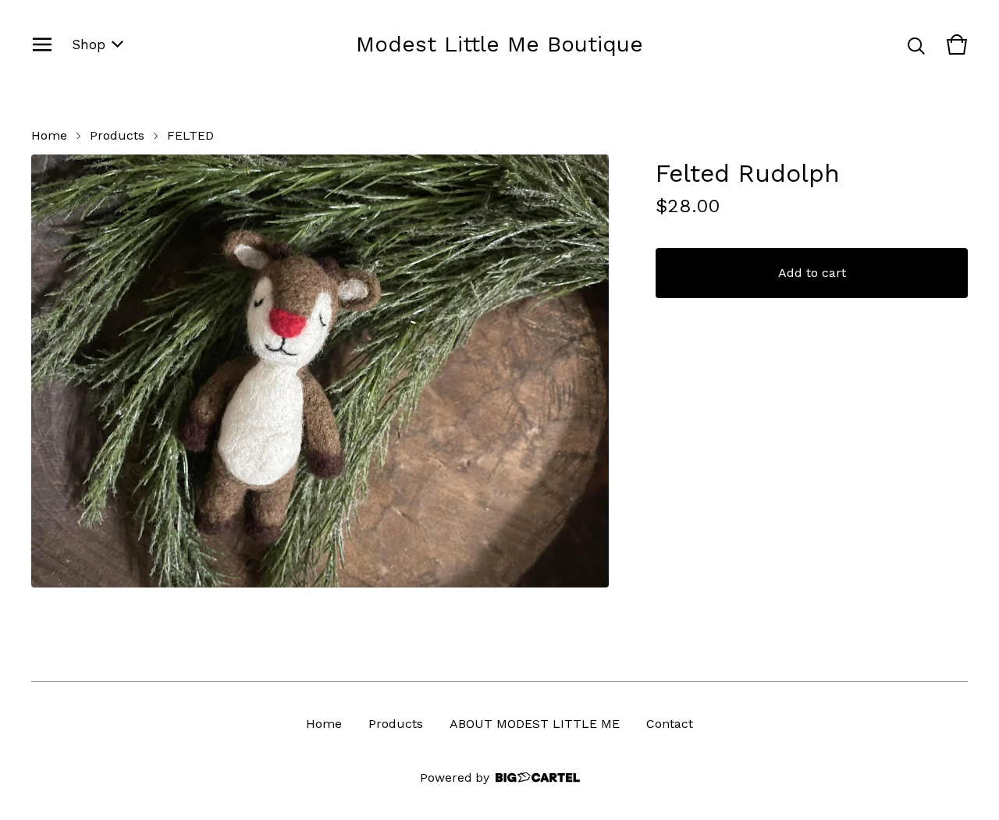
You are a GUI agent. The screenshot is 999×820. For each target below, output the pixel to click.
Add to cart (812, 272)
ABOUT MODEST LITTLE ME (535, 723)
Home (49, 135)
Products (117, 135)
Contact (669, 723)
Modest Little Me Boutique (499, 44)
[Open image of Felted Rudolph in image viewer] (320, 370)
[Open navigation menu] (42, 44)
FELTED (190, 135)
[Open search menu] (916, 44)
